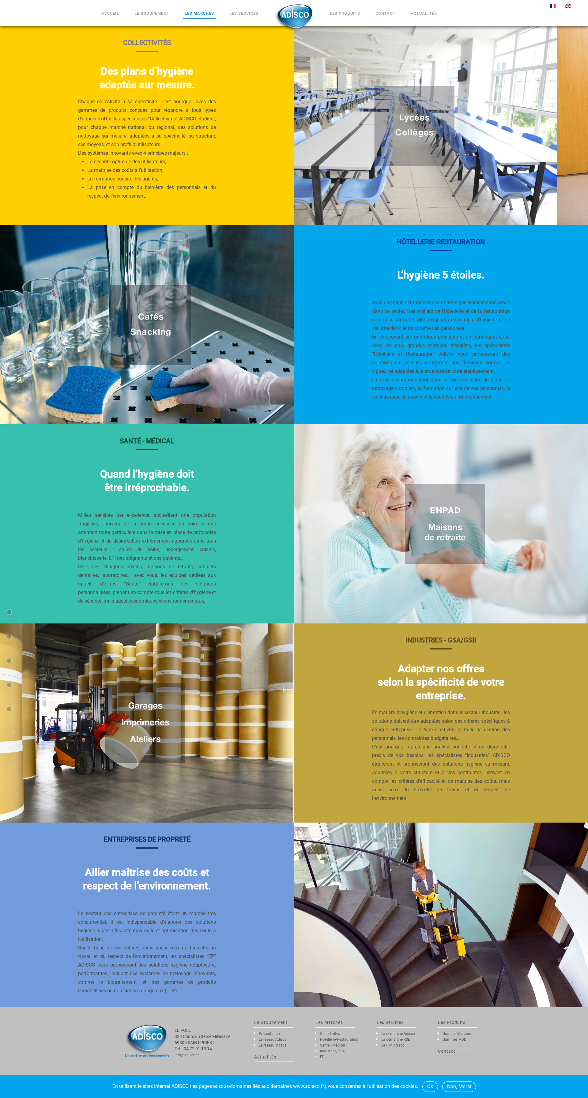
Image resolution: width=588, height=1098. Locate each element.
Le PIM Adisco (393, 1045)
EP (322, 1057)
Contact (385, 13)
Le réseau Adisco (273, 1039)
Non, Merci (459, 1086)
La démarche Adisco (398, 1034)
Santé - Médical (332, 1045)
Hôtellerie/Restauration (339, 1039)
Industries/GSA (332, 1051)
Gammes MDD (454, 1039)
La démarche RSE (395, 1039)
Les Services (243, 13)
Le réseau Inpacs (272, 1045)
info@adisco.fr (187, 1055)
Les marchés (199, 13)
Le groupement (151, 13)
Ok (430, 1086)
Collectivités (330, 1034)
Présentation (269, 1034)
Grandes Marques (457, 1034)
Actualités (424, 13)
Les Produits (345, 13)
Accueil (110, 13)
